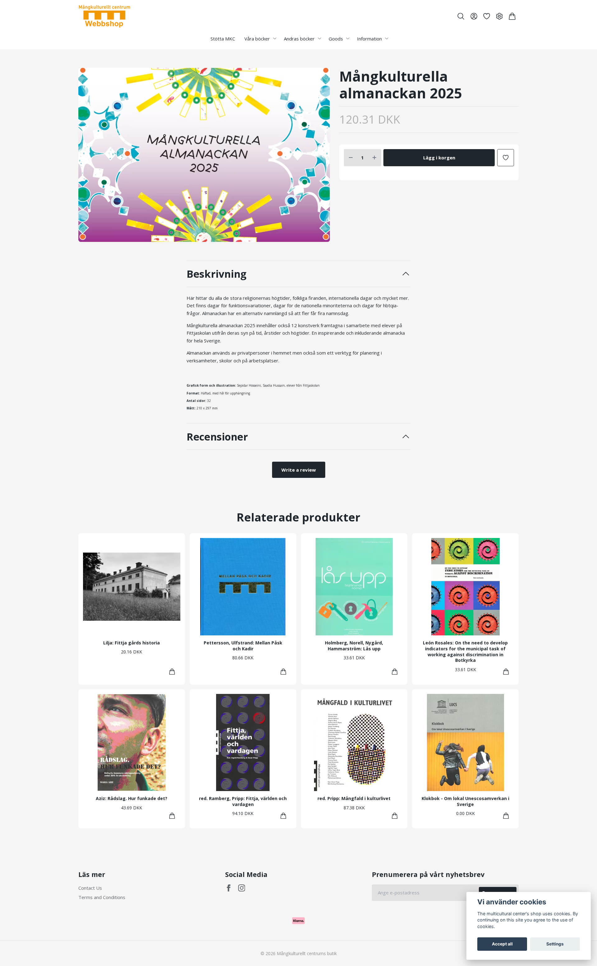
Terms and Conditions (101, 897)
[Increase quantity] (374, 157)
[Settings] (499, 16)
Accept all (502, 943)
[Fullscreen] (204, 155)
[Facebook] (228, 888)
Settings (555, 943)
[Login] (473, 16)
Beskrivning (217, 274)
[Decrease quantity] (350, 157)
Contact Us (90, 888)
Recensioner (217, 437)
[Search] (461, 16)
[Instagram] (241, 888)
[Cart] (512, 16)
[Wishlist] (486, 16)
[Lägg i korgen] (172, 671)
